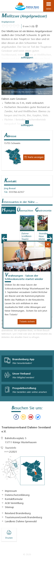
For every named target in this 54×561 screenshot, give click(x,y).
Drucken (9, 538)
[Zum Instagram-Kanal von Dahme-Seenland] (23, 417)
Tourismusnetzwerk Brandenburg (23, 517)
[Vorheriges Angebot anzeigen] (4, 238)
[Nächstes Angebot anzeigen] (50, 238)
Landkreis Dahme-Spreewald (21, 521)
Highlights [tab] (8, 210)
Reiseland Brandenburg (18, 513)
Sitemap (9, 507)
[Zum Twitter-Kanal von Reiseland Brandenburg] (37, 417)
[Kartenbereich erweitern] (50, 213)
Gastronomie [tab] (43, 210)
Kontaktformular (14, 499)
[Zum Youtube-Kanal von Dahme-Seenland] (30, 417)
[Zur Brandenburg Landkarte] (23, 472)
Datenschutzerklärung (17, 495)
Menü (48, 9)
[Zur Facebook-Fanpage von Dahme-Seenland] (16, 417)
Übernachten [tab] (25, 210)
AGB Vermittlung (14, 503)
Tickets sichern (27, 323)
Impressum (11, 491)
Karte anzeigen (35, 157)
